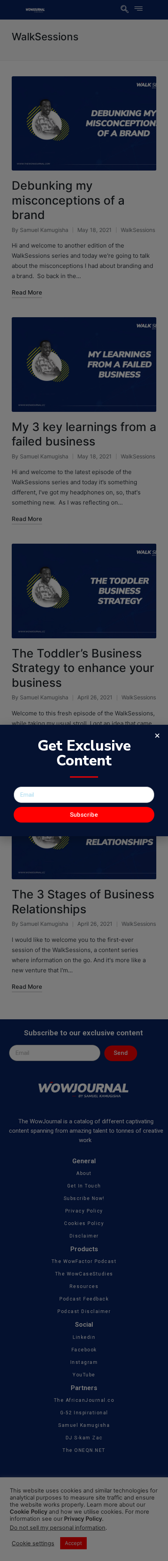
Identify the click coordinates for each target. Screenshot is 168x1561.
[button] (157, 735)
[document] (84, 780)
